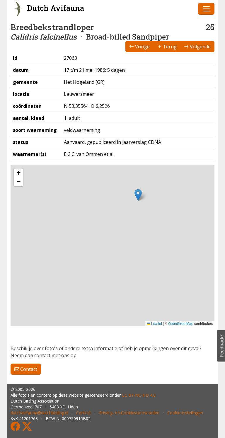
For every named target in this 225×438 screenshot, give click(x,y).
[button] (138, 195)
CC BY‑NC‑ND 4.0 (139, 395)
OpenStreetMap (180, 323)
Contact (28, 369)
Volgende (200, 46)
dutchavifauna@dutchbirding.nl (39, 412)
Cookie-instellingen (185, 412)
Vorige (142, 46)
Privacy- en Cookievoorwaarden (129, 412)
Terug (169, 46)
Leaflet (156, 323)
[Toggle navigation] (206, 9)
